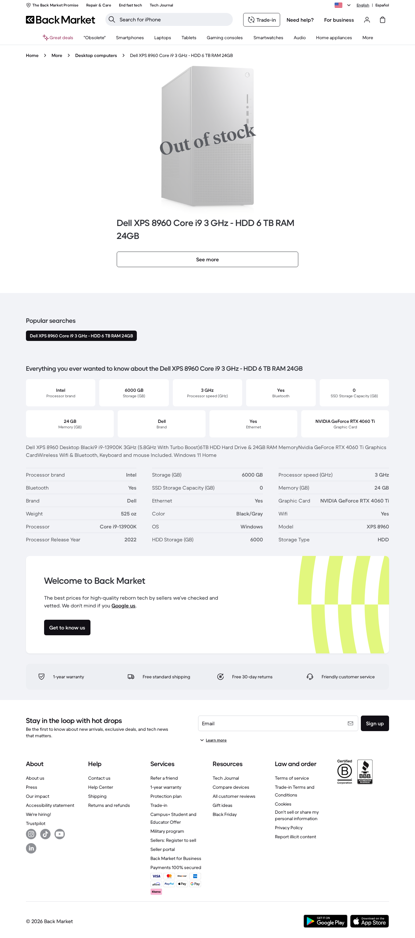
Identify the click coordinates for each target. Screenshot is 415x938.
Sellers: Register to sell (173, 840)
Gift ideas (222, 805)
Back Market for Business (175, 858)
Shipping (97, 796)
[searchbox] (174, 19)
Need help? (300, 20)
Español (382, 5)
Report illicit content (295, 837)
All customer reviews (234, 796)
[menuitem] (130, 37)
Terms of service (292, 778)
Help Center (100, 787)
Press (31, 787)
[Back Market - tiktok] (45, 834)
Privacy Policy (288, 828)
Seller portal (162, 849)
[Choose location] (343, 5)
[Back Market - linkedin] (31, 848)
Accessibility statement (50, 805)
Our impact (37, 796)
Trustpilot (35, 823)
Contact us (99, 778)
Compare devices (231, 787)
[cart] (382, 19)
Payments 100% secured (175, 867)
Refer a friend (164, 778)
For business (339, 20)
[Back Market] (60, 20)
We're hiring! (38, 814)
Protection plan (166, 796)
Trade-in (158, 805)
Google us (124, 605)
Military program (167, 831)
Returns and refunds (109, 805)
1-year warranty (165, 787)
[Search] (112, 19)
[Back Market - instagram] (31, 834)
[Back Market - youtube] (59, 834)
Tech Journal (226, 778)
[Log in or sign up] (367, 19)
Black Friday (225, 814)
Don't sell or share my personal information (297, 815)
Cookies (283, 804)
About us (35, 778)
